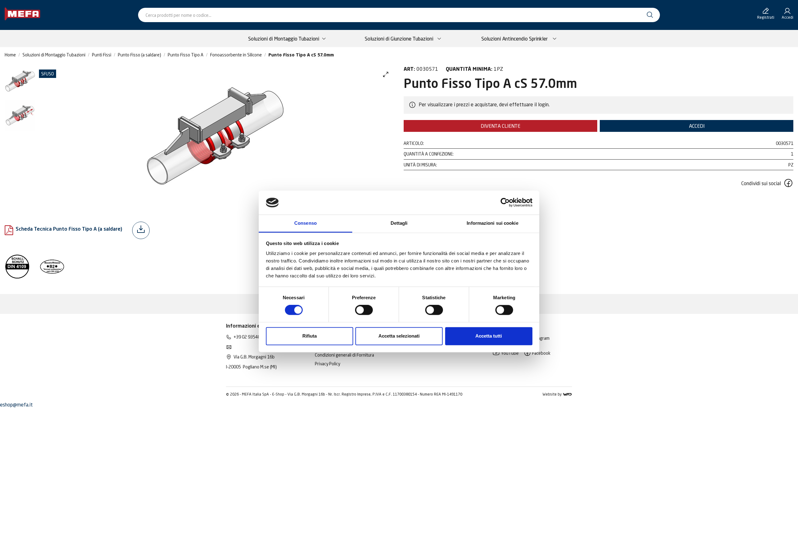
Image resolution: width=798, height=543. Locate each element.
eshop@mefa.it (16, 404)
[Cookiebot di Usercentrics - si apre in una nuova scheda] (505, 202)
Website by (552, 394)
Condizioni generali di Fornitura (344, 355)
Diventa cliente (500, 126)
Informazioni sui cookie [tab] (492, 223)
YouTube (509, 353)
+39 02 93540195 (250, 336)
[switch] (364, 310)
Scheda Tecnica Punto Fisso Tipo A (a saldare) (69, 229)
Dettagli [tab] (399, 223)
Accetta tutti (488, 336)
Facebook (540, 353)
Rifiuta (309, 336)
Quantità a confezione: (429, 153)
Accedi (696, 126)
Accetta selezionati (399, 336)
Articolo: (414, 143)
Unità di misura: (420, 164)
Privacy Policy (327, 363)
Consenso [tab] (305, 223)
